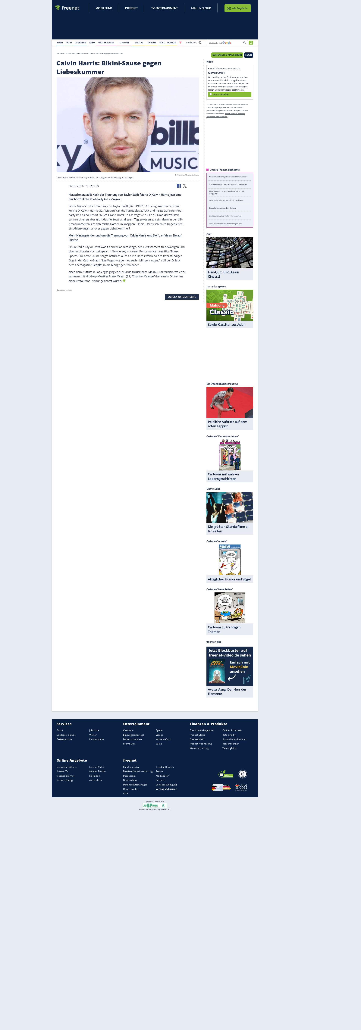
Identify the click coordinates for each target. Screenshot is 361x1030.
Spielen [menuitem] (152, 42)
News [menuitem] (60, 42)
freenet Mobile (97, 771)
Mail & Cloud (201, 8)
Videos (159, 734)
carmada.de (96, 780)
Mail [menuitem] (162, 42)
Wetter (93, 734)
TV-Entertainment (164, 8)
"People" (96, 265)
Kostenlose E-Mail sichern (227, 55)
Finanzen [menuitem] (81, 42)
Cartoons (128, 730)
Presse (160, 771)
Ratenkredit (228, 734)
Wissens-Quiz (163, 739)
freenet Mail (196, 739)
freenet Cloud (197, 734)
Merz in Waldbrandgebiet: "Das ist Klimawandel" (228, 177)
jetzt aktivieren (220, 94)
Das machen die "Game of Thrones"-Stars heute (228, 184)
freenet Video (96, 767)
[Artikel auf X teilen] (185, 185)
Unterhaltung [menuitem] (106, 42)
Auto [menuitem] (92, 42)
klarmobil (94, 775)
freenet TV (62, 771)
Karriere (160, 780)
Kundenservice (131, 767)
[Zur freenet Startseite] (67, 8)
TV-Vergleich (229, 748)
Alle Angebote (240, 8)
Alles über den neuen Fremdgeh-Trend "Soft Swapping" (226, 192)
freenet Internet (65, 775)
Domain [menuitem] (171, 42)
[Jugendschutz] (155, 805)
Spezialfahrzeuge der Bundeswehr (223, 208)
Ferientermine (64, 739)
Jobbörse (94, 730)
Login (248, 55)
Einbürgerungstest (133, 734)
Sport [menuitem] (69, 42)
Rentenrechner (230, 743)
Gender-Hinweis (165, 767)
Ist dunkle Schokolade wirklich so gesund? (225, 223)
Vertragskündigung (166, 784)
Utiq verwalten (131, 789)
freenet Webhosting (201, 743)
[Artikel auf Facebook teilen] (179, 185)
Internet (131, 8)
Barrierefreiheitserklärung (138, 771)
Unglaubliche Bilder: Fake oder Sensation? (225, 215)
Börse (60, 730)
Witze (159, 743)
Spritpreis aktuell (66, 734)
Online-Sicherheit (232, 730)
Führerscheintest (132, 739)
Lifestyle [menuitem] (125, 42)
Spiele (159, 730)
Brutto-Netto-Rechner (234, 739)
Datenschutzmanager (135, 784)
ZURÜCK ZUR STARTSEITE (182, 296)
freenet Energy (65, 780)
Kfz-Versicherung (199, 748)
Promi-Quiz (129, 743)
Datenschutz (130, 780)
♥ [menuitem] (180, 42)
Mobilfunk (104, 8)
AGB (125, 793)
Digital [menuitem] (139, 42)
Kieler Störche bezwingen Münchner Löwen (226, 200)
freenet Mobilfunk (67, 767)
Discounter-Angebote (202, 730)
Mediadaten (162, 775)
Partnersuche (96, 739)
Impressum (129, 775)
